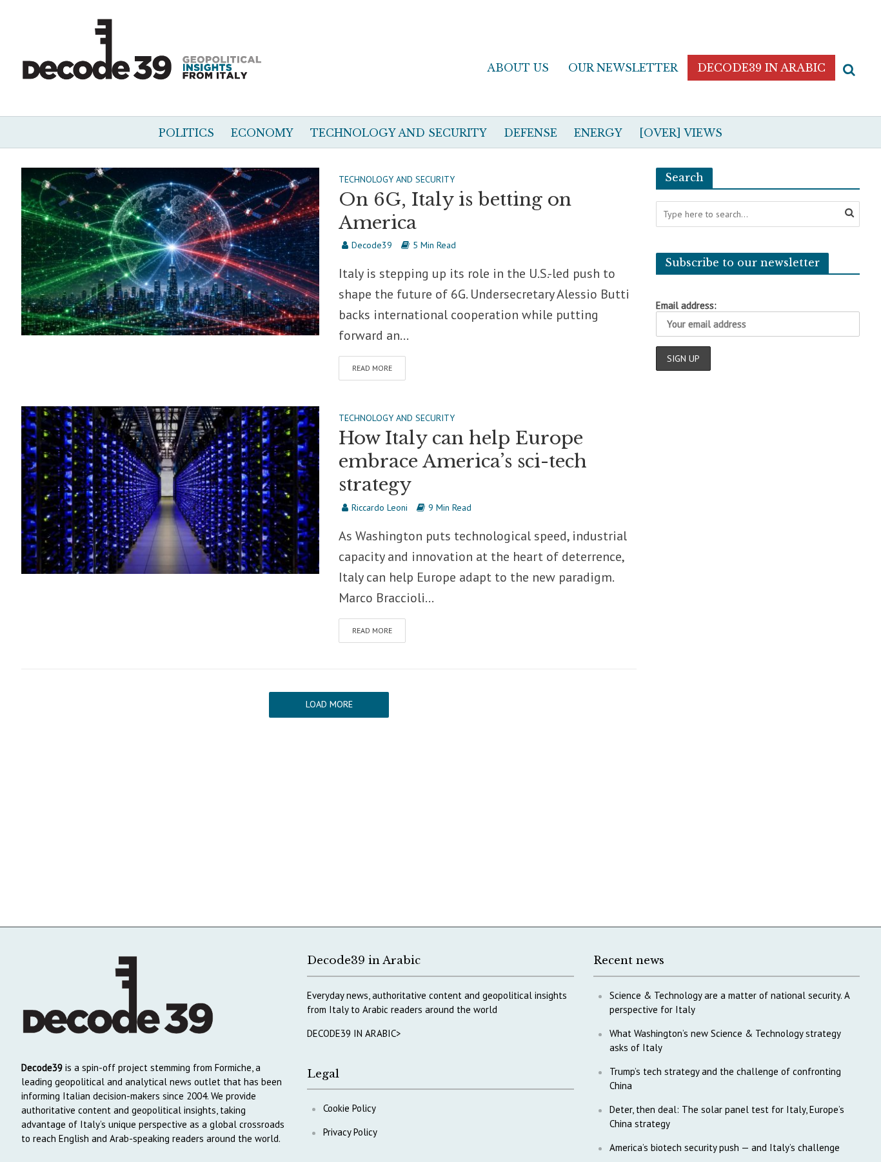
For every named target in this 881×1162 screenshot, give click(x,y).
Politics (186, 132)
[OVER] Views (680, 132)
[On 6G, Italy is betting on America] (170, 250)
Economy (262, 132)
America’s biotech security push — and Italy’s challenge (724, 1147)
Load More (329, 704)
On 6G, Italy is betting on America (455, 211)
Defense (530, 132)
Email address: (686, 305)
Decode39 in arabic (761, 67)
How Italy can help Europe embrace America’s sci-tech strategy (463, 461)
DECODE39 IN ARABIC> (354, 1033)
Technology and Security (398, 132)
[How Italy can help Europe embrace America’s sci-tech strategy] (170, 488)
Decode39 (371, 245)
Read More (372, 368)
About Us (518, 67)
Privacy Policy (350, 1132)
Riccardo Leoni (379, 507)
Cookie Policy (349, 1108)
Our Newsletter (623, 67)
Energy (598, 132)
